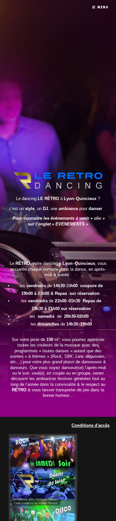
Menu (102, 7)
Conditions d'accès (91, 425)
